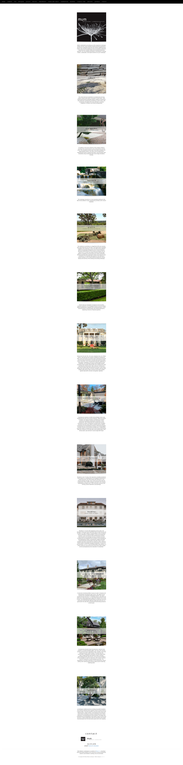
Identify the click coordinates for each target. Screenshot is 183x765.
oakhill (10, 1)
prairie (28, 1)
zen (15, 1)
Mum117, (98, 751)
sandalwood (64, 1)
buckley (72, 1)
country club (81, 1)
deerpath (21, 1)
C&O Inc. (103, 756)
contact (104, 1)
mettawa (90, 1)
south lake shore (53, 1)
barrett (35, 1)
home (3, 1)
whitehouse (42, 1)
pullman (97, 1)
